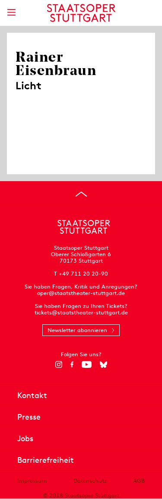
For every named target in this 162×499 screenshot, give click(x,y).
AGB (139, 480)
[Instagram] (58, 364)
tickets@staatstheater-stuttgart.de (81, 312)
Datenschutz (90, 480)
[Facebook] (71, 364)
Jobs (25, 438)
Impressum (32, 480)
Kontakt (32, 395)
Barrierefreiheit (45, 460)
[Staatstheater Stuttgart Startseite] (81, 13)
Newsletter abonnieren (77, 330)
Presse (29, 417)
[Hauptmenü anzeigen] (11, 12)
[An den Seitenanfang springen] (81, 194)
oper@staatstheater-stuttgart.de (81, 293)
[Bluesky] (103, 364)
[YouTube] (87, 364)
